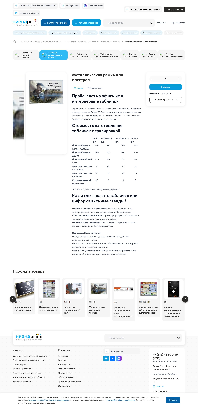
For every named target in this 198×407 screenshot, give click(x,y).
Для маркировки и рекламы (27, 373)
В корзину (165, 87)
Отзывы (62, 360)
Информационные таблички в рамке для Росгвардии (148, 309)
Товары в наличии (173, 33)
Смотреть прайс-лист (163, 100)
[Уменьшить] (152, 78)
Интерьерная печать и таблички (29, 377)
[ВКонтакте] (112, 358)
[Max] (119, 358)
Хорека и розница (109, 33)
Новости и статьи (66, 368)
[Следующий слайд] (185, 299)
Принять (173, 400)
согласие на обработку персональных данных (48, 400)
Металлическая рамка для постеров (97, 309)
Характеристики (95, 88)
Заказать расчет (24, 310)
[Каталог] (14, 41)
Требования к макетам (69, 381)
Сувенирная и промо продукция (65, 33)
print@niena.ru (96, 222)
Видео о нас (64, 364)
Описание (78, 88)
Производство (65, 373)
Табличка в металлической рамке (72, 309)
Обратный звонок (174, 9)
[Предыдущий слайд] (13, 299)
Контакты (63, 355)
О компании (64, 386)
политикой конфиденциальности (120, 400)
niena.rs (160, 386)
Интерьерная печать (151, 33)
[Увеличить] (178, 78)
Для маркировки (129, 33)
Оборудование (66, 377)
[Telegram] (106, 358)
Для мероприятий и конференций (30, 33)
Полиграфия (90, 33)
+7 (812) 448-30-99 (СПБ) (144, 9)
